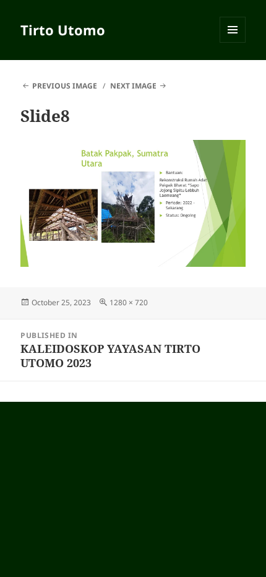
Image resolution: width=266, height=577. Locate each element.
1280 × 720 (128, 302)
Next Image (133, 85)
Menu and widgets (233, 42)
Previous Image (64, 85)
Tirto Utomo (62, 29)
